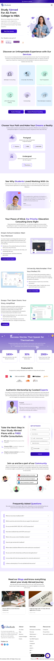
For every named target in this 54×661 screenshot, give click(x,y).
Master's (32, 641)
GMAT (31, 648)
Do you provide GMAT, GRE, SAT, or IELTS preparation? (20, 526)
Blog (20, 631)
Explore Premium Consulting (35, 112)
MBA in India (33, 636)
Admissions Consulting (35, 629)
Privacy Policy (46, 631)
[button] (3, 201)
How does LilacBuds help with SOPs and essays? (18, 531)
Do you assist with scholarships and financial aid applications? (21, 553)
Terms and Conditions (48, 634)
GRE (31, 645)
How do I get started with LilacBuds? (15, 542)
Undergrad (32, 643)
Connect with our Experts (8, 259)
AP (30, 652)
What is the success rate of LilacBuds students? (18, 537)
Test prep (32, 631)
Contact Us (45, 629)
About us (21, 634)
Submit (40, 454)
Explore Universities (33, 290)
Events (20, 638)
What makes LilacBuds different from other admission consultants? (23, 547)
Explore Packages (16, 112)
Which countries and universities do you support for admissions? (22, 521)
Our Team (21, 629)
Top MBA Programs (34, 638)
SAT (30, 650)
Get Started (5, 324)
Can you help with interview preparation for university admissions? (23, 558)
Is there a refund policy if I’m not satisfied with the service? (20, 563)
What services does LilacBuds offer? (15, 515)
